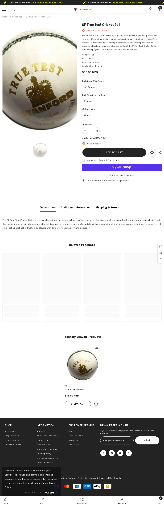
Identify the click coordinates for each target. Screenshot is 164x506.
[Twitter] (129, 453)
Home (5, 16)
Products (17, 16)
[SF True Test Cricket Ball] (82, 364)
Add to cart (113, 152)
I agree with (92, 160)
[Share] (159, 153)
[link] (152, 153)
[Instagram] (112, 453)
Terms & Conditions (109, 160)
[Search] (13, 9)
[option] (39, 77)
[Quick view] (96, 348)
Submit (147, 440)
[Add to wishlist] (96, 404)
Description (48, 207)
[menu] (4, 9)
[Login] (150, 9)
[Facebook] (103, 453)
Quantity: (87, 124)
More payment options (122, 174)
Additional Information (75, 207)
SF (93, 54)
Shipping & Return (107, 207)
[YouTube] (120, 453)
